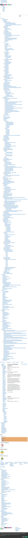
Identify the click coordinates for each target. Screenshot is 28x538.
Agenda (5, 414)
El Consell (3, 362)
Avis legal (17, 527)
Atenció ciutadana (4, 431)
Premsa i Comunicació (5, 520)
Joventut (3, 501)
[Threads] (10, 4)
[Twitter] (1, 4)
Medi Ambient (3, 502)
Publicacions (3, 521)
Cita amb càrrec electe (5, 514)
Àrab (3, 10)
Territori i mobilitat (4, 509)
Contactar (1, 3)
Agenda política (4, 441)
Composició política (4, 470)
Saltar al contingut (3, 1)
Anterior (1, 466)
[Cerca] (19, 16)
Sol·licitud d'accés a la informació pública (7, 513)
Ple (3, 378)
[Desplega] (5, 362)
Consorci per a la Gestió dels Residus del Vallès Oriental (12, 464)
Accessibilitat (17, 530)
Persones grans (4, 504)
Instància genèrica (4, 511)
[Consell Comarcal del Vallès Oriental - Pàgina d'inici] (5, 15)
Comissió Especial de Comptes (4, 381)
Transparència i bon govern (5, 478)
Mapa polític (3, 485)
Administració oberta (4, 494)
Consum (3, 496)
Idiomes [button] (3, 5)
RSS (2, 525)
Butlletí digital (3, 524)
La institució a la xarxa (5, 416)
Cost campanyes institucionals (6, 420)
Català (3, 6)
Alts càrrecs (4, 392)
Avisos (2, 437)
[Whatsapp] (9, 4)
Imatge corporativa (4, 519)
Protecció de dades (18, 528)
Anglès (4, 8)
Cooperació (3, 497)
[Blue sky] (11, 4)
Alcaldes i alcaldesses (4, 484)
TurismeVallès (3, 492)
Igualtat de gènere (4, 500)
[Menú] (0, 17)
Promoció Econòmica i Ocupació (6, 506)
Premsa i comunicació (16, 362)
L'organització (9, 362)
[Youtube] (3, 4)
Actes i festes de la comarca (5, 482)
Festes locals (3, 486)
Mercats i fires (4, 483)
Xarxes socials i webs (4, 523)
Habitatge (3, 499)
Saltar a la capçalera (4, 0)
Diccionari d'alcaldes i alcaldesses (6, 491)
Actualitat (1, 516)
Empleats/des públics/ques (5, 474)
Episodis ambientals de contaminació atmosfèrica (8, 489)
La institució (4, 366)
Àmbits (1, 493)
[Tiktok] (7, 4)
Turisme (3, 510)
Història (3, 490)
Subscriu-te (2, 454)
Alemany (4, 9)
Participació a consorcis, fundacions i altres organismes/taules (5, 406)
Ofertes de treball (4, 428)
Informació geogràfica (5, 488)
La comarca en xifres (4, 480)
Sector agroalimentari (5, 508)
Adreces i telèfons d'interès (5, 487)
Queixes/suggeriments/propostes (6, 512)
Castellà (4, 7)
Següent (4, 466)
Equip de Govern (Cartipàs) (4, 373)
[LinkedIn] (5, 4)
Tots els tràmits (4, 515)
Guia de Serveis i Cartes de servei (6, 476)
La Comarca (2, 479)
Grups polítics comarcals (4, 376)
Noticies (3, 439)
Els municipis (3, 481)
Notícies (3, 517)
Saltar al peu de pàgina (4, 2)
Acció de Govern (4, 422)
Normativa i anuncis (4, 473)
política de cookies (7, 535)
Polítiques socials (4, 505)
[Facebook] (2, 4)
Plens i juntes (3, 438)
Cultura (3, 498)
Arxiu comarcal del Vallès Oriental (7, 463)
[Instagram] (6, 4)
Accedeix (1, 447)
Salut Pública (3, 507)
